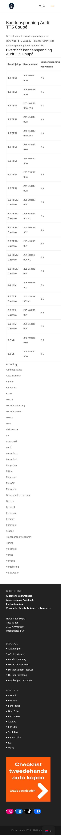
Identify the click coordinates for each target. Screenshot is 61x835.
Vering (9, 554)
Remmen (11, 513)
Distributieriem (14, 411)
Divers (9, 417)
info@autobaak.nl (15, 630)
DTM (8, 423)
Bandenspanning (17, 659)
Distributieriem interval (20, 669)
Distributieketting (15, 405)
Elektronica (12, 429)
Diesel (9, 399)
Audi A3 (12, 721)
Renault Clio (14, 737)
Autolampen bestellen (20, 680)
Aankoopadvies (14, 369)
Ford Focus (14, 705)
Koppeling (11, 465)
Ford (8, 447)
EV (7, 435)
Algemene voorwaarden (19, 595)
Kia (10, 742)
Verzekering (12, 566)
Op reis (10, 501)
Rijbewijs (11, 524)
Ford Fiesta (14, 716)
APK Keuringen (16, 654)
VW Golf (12, 700)
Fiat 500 (12, 726)
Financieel (11, 441)
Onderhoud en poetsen (18, 495)
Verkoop (10, 560)
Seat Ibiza (13, 732)
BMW (9, 393)
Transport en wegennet (18, 536)
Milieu (9, 471)
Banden (10, 381)
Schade (10, 530)
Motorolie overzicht (18, 664)
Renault (10, 519)
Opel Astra (14, 711)
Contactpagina (14, 604)
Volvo (11, 747)
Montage (11, 477)
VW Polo (12, 695)
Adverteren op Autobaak (20, 600)
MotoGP (10, 483)
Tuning (9, 542)
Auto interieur (13, 375)
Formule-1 (11, 459)
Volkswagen (12, 572)
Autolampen (14, 648)
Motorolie (11, 489)
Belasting (11, 387)
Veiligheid (11, 548)
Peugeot (10, 507)
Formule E (11, 453)
